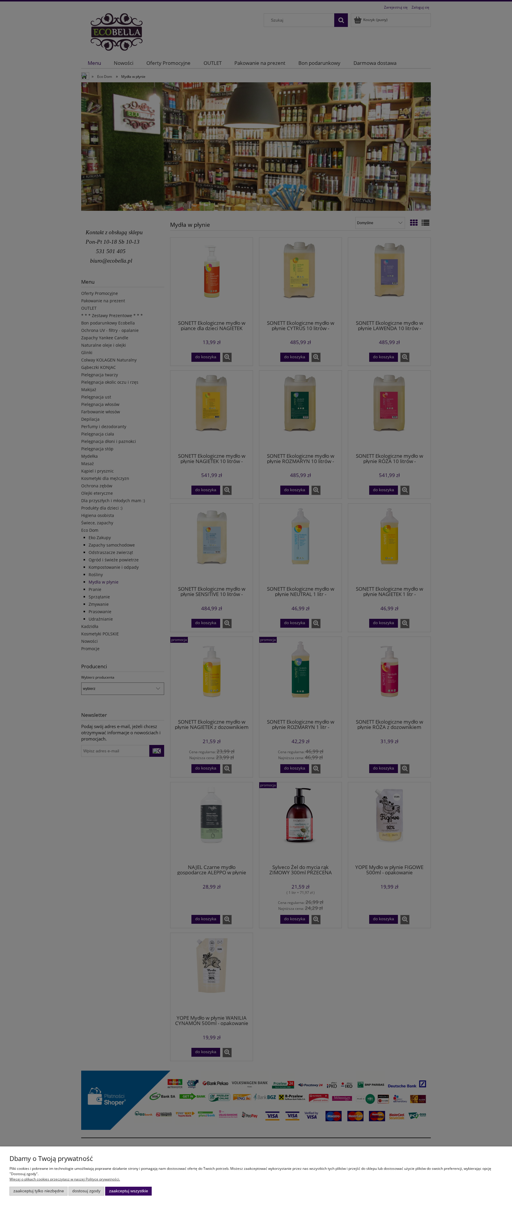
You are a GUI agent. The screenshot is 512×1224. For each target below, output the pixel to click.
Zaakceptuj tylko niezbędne (38, 1191)
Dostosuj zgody (86, 1191)
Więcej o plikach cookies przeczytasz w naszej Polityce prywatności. (64, 1179)
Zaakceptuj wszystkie (128, 1191)
